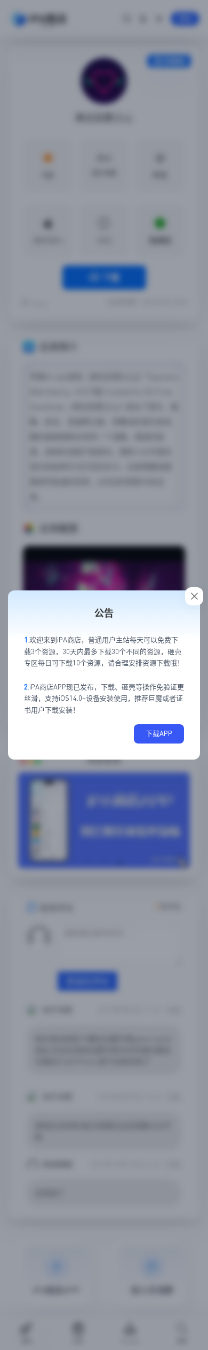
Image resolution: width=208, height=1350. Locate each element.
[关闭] (194, 596)
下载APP (159, 733)
